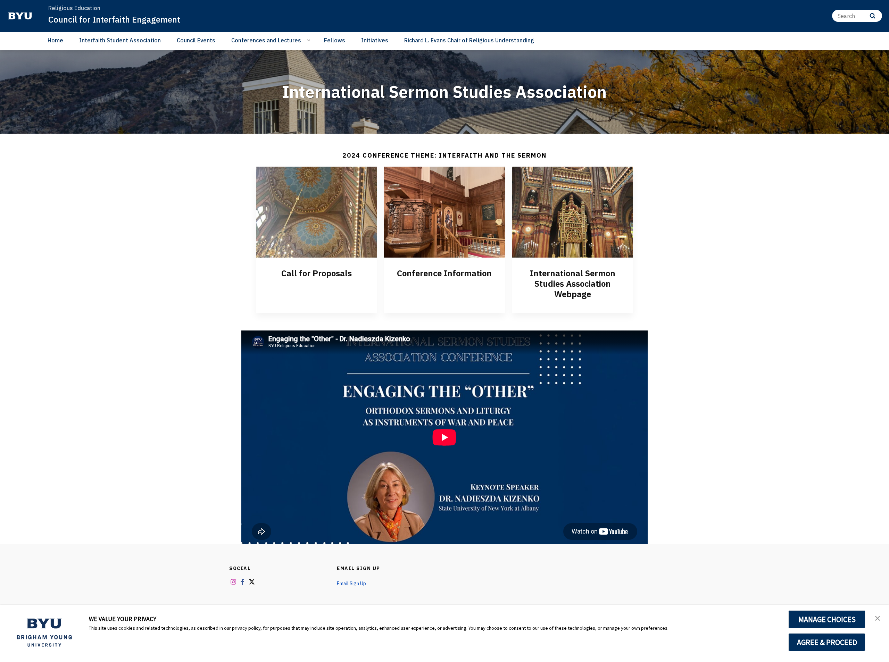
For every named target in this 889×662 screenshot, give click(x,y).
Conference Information (444, 273)
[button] (877, 618)
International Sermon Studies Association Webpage (572, 284)
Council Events (196, 40)
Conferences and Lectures (266, 40)
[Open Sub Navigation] (309, 40)
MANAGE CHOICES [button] (827, 619)
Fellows (334, 40)
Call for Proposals (316, 273)
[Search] (872, 16)
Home (55, 40)
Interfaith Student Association (120, 40)
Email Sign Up (358, 568)
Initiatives (374, 40)
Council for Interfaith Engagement (114, 19)
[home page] (20, 15)
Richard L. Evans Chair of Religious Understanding (469, 40)
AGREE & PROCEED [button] (827, 642)
